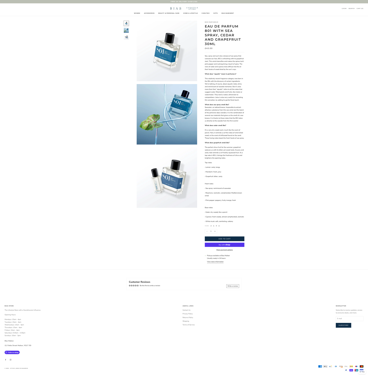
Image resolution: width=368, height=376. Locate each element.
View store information (215, 262)
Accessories (149, 13)
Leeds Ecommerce (21, 368)
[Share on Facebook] (211, 226)
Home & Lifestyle (190, 13)
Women (137, 13)
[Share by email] (219, 226)
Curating (206, 13)
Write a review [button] (232, 286)
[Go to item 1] (126, 23)
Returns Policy (188, 317)
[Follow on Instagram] (11, 360)
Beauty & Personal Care (168, 13)
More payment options (224, 250)
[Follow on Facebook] (6, 360)
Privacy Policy (188, 314)
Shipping (186, 321)
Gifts (215, 13)
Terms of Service (189, 325)
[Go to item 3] (126, 37)
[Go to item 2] (126, 30)
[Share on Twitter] (213, 226)
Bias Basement (228, 13)
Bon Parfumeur (211, 22)
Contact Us (186, 310)
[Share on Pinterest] (216, 226)
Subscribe (343, 325)
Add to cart (225, 239)
